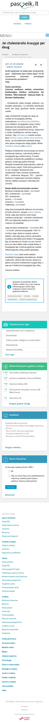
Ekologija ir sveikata (9, 669)
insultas (28, 146)
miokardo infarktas (13, 146)
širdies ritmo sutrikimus (33, 137)
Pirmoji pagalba (8, 615)
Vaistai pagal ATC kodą (10, 569)
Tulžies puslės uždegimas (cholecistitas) (23, 340)
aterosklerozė (22, 135)
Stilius (4, 691)
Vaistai (4, 558)
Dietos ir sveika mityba (10, 665)
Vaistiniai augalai (8, 591)
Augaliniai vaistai (8, 584)
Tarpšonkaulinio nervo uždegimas (20, 330)
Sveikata (5, 597)
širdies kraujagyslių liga (28, 299)
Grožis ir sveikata (8, 673)
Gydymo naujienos (14, 67)
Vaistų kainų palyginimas (11, 580)
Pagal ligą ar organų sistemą (13, 573)
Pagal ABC (6, 522)
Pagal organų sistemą (10, 525)
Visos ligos (9, 355)
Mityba (4, 652)
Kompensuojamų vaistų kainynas (14, 577)
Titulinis (5, 54)
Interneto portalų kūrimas (24, 714)
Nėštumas (6, 533)
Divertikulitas (11, 335)
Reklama (28, 24)
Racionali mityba (12, 254)
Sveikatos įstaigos (9, 542)
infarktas (27, 296)
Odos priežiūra (7, 686)
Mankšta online (8, 648)
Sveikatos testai (8, 626)
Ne (12, 471)
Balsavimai (10, 495)
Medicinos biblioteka (10, 630)
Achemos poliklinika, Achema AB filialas (25, 378)
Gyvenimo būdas (8, 643)
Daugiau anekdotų (13, 448)
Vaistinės (5, 549)
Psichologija (6, 660)
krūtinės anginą (16, 137)
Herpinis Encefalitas (14, 349)
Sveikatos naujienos (20, 54)
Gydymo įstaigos (8, 545)
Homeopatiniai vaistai (10, 588)
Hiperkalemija (12, 344)
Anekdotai (6, 633)
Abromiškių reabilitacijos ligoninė (23, 373)
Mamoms (5, 604)
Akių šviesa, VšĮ (15, 398)
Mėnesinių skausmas (10, 600)
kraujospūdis (12, 299)
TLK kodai (5, 529)
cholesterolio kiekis (14, 296)
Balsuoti (11, 487)
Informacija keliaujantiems (12, 622)
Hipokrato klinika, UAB (18, 384)
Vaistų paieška (7, 562)
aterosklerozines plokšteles (28, 121)
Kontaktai (17, 24)
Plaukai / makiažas (9, 678)
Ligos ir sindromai (8, 518)
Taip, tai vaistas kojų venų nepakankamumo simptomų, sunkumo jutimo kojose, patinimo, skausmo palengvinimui (28, 478)
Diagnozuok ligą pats (10, 536)
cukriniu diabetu (34, 212)
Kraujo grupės (7, 608)
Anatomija (6, 611)
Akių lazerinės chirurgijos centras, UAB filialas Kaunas (24, 391)
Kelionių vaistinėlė (9, 619)
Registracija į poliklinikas (11, 553)
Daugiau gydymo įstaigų (19, 404)
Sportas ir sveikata (9, 682)
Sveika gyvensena (9, 639)
